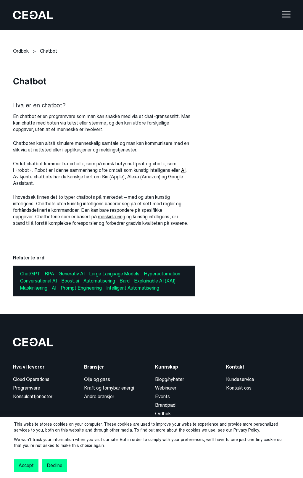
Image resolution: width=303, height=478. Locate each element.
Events (162, 396)
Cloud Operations (31, 379)
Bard (125, 281)
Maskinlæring (33, 288)
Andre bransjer (99, 396)
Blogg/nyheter (169, 379)
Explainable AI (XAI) (154, 281)
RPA (49, 274)
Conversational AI (38, 281)
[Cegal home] (33, 15)
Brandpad (165, 405)
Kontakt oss (239, 388)
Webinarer (165, 388)
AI (183, 170)
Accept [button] (26, 465)
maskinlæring (111, 217)
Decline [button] (54, 465)
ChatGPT (30, 274)
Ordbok (163, 414)
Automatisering (99, 281)
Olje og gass (97, 379)
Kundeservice (240, 379)
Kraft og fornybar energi (109, 388)
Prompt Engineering (81, 288)
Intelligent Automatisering (132, 288)
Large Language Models (114, 274)
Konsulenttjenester (32, 396)
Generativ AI (72, 274)
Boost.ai (70, 281)
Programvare (26, 388)
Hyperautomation (162, 274)
